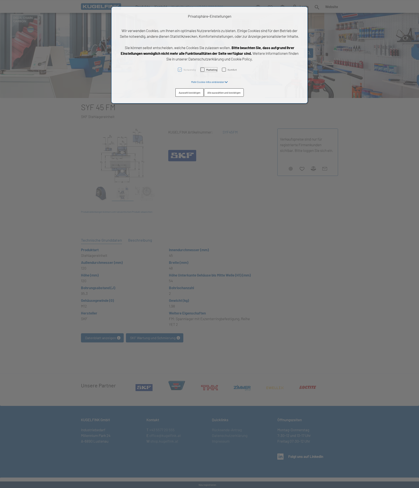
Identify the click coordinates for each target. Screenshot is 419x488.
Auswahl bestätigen (189, 92)
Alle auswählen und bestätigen (223, 92)
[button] (209, 81)
